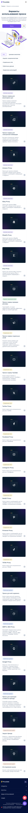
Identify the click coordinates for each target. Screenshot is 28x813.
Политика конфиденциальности (13, 803)
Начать (12, 26)
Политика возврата (20, 804)
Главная (3, 6)
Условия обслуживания (8, 804)
